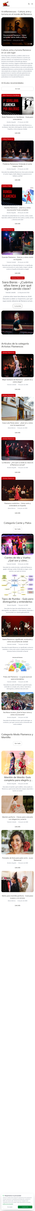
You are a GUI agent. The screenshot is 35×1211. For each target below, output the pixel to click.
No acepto (9, 1207)
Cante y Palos (7, 186)
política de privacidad (8, 1204)
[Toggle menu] (32, 4)
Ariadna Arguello (11, 122)
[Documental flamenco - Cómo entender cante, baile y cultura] (17, 31)
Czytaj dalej (17, 306)
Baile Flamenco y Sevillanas (11, 95)
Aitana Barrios (7, 40)
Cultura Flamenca (10, 32)
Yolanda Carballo (11, 262)
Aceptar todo (25, 1207)
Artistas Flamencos (17, 278)
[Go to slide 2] (29, 43)
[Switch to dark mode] (28, 3)
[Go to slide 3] (31, 43)
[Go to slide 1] (28, 43)
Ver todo (17, 89)
